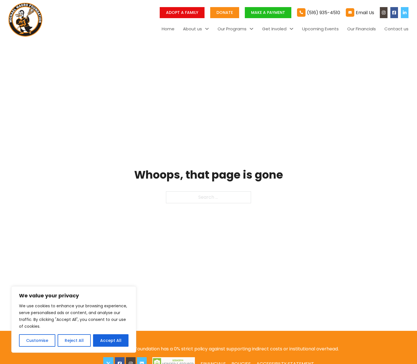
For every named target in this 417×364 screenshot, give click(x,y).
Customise (37, 340)
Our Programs (232, 29)
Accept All (110, 340)
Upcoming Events (320, 29)
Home (168, 29)
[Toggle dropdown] (207, 29)
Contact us (396, 29)
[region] (73, 319)
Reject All (74, 340)
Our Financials (361, 29)
